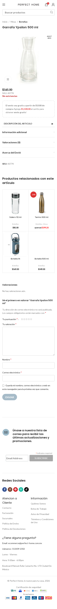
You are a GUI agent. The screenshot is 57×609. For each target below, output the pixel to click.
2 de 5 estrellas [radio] (24, 319)
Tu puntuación (10, 319)
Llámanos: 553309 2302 (13, 548)
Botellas (23, 21)
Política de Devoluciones (14, 529)
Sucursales (7, 518)
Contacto (6, 508)
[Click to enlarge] (8, 79)
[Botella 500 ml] (41, 244)
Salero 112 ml (15, 217)
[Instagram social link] (10, 489)
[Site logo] (28, 4)
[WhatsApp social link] (21, 489)
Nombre (6, 359)
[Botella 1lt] (15, 244)
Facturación (7, 513)
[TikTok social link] (26, 489)
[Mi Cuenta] (53, 5)
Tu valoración (9, 324)
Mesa (13, 21)
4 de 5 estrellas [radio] (29, 319)
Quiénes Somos (38, 503)
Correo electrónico (12, 372)
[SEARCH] (51, 12)
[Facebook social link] (4, 489)
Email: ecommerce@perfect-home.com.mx (22, 543)
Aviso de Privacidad (40, 514)
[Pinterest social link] (15, 489)
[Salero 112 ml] (15, 202)
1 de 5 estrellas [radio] (22, 319)
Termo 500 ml (41, 217)
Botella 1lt (15, 258)
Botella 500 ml (42, 258)
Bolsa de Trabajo (39, 508)
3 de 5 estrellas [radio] (26, 319)
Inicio (4, 21)
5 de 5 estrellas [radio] (31, 319)
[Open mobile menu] (4, 5)
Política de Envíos (10, 523)
